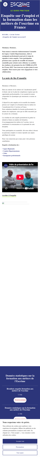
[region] (20, 438)
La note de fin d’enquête (14, 78)
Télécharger (20, 400)
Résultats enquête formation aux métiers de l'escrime (20, 389)
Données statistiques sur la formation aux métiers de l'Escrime (20, 408)
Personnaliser (20, 447)
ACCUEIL (5, 34)
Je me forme (15, 34)
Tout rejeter (20, 453)
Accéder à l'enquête (9, 195)
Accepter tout (20, 441)
